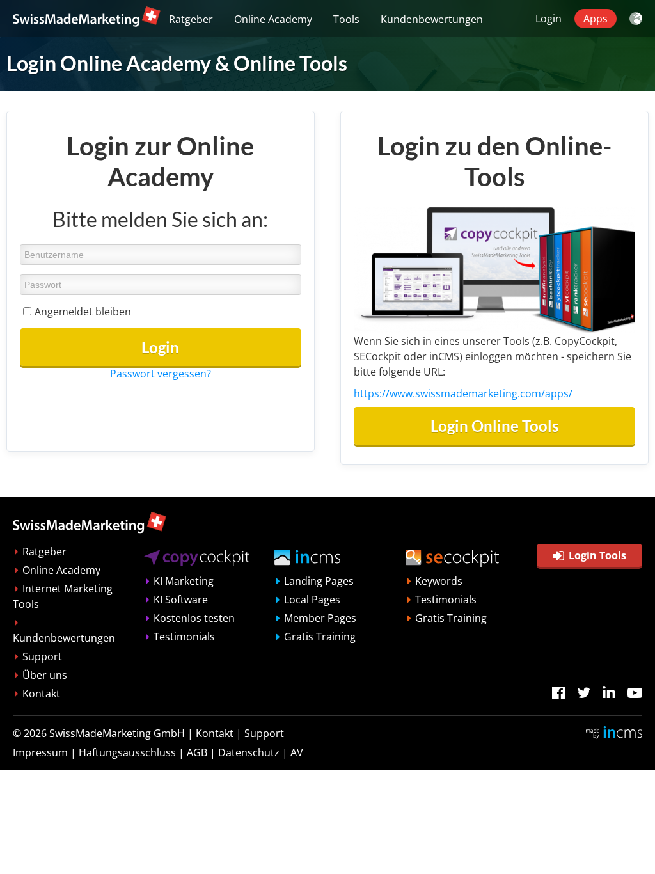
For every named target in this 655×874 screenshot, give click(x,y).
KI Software (181, 599)
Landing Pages (319, 581)
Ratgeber (191, 19)
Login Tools (597, 555)
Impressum (40, 752)
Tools (346, 19)
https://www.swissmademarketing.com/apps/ (463, 393)
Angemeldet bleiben (83, 312)
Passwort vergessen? (160, 374)
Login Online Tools (494, 426)
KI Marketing (184, 581)
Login (548, 18)
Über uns (44, 675)
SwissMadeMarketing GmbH (117, 733)
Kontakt (41, 694)
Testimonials (184, 637)
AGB (197, 752)
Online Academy (273, 19)
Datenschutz (249, 752)
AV (296, 752)
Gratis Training (320, 637)
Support (42, 656)
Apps (595, 19)
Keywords (438, 581)
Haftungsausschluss (127, 752)
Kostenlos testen (194, 618)
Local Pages (312, 599)
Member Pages (320, 618)
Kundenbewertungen (432, 19)
